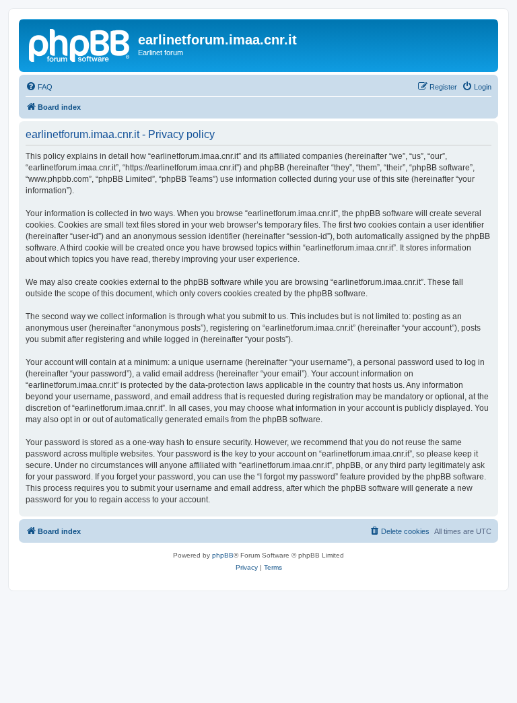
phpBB (223, 555)
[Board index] (80, 43)
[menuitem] (39, 87)
